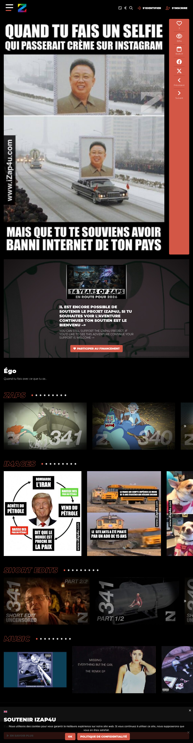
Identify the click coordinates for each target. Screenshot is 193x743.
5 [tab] (49, 395)
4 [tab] (45, 395)
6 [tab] (53, 395)
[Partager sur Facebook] (179, 62)
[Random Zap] (120, 8)
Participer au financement (98, 348)
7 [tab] (57, 395)
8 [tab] (61, 395)
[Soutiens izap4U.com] (125, 8)
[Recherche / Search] (131, 8)
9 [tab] (65, 395)
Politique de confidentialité (103, 736)
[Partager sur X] (179, 71)
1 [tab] (32, 395)
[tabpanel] (45, 426)
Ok (70, 736)
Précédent (179, 85)
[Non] (188, 732)
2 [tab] (36, 395)
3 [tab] (40, 395)
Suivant (179, 98)
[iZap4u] (22, 8)
